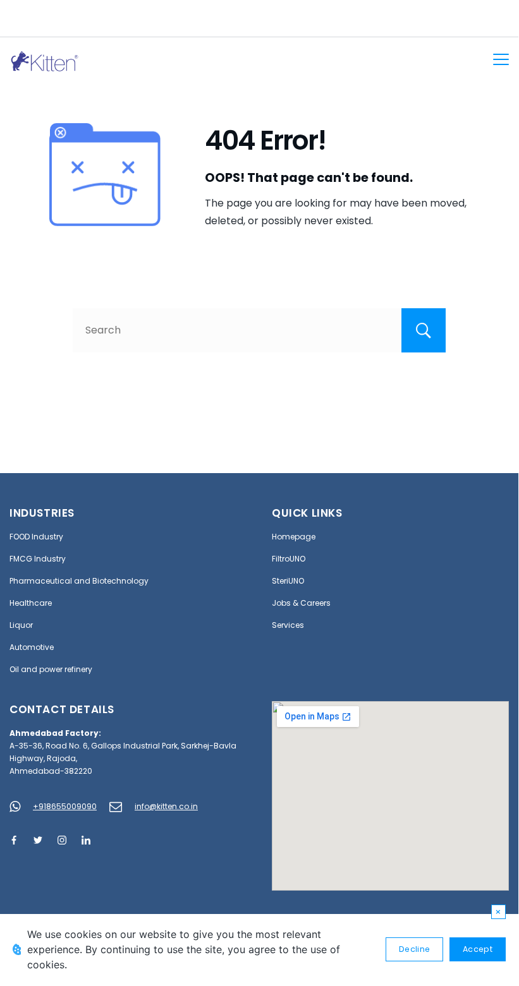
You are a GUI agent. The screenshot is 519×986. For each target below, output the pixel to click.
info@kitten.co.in (166, 806)
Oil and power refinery (50, 669)
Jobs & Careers (301, 603)
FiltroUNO (288, 558)
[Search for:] (259, 330)
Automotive (31, 647)
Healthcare (30, 603)
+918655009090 (65, 806)
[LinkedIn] (86, 840)
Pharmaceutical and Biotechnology (79, 580)
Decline (414, 949)
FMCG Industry (37, 558)
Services (288, 625)
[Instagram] (62, 840)
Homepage (293, 536)
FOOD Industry (36, 536)
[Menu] (501, 59)
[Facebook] (13, 840)
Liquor (21, 625)
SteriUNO (288, 580)
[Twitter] (38, 840)
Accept (477, 949)
